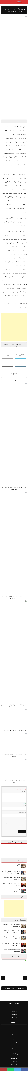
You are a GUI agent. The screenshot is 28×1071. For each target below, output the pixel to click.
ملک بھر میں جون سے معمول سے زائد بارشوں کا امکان (14, 730)
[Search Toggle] (7, 2)
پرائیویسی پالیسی (14, 1043)
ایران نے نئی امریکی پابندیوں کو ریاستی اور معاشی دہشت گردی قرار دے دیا (11, 884)
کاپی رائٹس (14, 1039)
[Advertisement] (14, 327)
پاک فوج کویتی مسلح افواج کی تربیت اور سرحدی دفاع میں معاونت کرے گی (11, 866)
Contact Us (14, 1011)
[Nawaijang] (19, 1)
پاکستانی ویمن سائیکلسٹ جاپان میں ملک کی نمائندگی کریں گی (12, 891)
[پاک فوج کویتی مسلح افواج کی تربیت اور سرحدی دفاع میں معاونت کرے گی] (23, 866)
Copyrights (14, 1014)
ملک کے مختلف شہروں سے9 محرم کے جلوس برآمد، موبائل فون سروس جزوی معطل (14, 706)
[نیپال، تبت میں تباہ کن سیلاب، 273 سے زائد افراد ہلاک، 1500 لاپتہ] (23, 878)
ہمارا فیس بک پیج (14, 1061)
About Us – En (14, 1017)
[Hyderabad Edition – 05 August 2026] (14, 972)
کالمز (14, 1027)
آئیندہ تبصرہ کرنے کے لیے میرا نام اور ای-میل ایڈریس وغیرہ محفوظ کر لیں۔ (14, 824)
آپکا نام (24, 805)
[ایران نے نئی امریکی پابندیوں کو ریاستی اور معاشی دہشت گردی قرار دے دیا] (23, 944)
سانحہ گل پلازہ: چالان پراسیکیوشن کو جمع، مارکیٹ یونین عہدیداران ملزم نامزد (14, 597)
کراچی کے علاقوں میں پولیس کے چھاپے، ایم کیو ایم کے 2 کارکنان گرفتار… (14, 488)
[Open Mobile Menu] (25, 2)
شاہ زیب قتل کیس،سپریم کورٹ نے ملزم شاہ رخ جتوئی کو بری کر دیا (14, 781)
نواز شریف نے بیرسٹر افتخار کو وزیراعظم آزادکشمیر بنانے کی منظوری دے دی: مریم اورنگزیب (11, 872)
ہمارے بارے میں (14, 1046)
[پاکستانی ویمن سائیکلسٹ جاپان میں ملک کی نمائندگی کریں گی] (23, 891)
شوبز (14, 1030)
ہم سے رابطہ (14, 1049)
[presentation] (25, 978)
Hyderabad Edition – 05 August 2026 (14, 988)
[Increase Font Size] (5, 121)
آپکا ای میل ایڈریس (22, 812)
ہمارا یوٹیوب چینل (14, 1058)
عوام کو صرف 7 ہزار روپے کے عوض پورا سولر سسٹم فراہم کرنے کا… (14, 755)
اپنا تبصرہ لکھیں (23, 792)
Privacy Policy (14, 1008)
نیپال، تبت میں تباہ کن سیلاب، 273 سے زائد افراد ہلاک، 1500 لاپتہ (11, 878)
